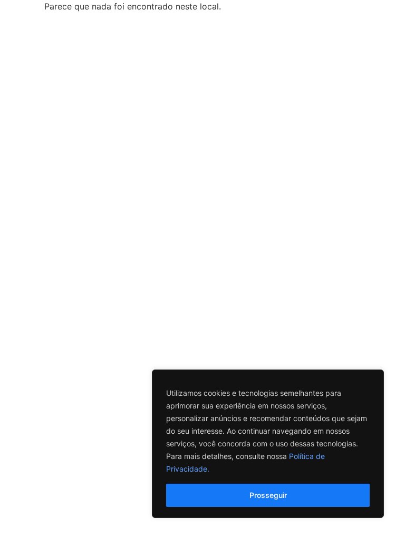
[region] (268, 444)
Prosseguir (268, 495)
